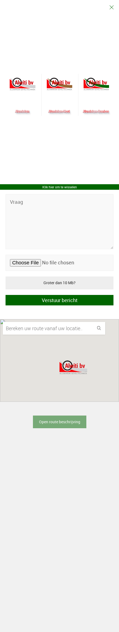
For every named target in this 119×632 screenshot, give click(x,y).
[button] (73, 367)
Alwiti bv (22, 84)
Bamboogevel (96, 84)
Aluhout (60, 84)
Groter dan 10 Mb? (59, 282)
